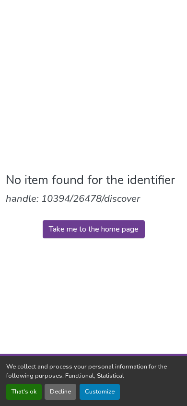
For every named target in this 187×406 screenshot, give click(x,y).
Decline (60, 391)
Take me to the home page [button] (94, 229)
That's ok (24, 391)
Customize (100, 391)
